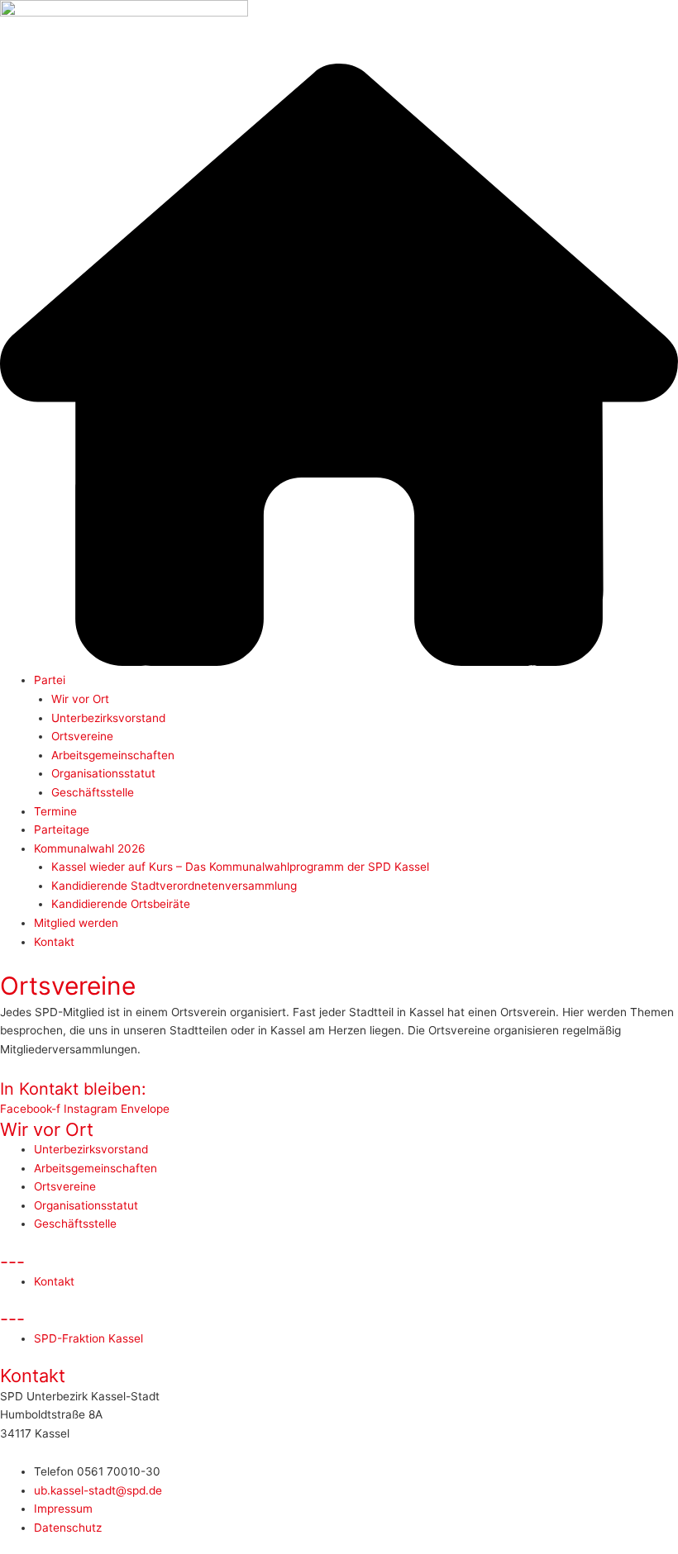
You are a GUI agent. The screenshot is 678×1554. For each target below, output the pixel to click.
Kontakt (54, 941)
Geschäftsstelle (92, 792)
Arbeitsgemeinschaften (112, 755)
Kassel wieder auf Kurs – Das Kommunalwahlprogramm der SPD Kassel (240, 866)
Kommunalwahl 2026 (90, 848)
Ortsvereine (82, 736)
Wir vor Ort (80, 699)
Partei (49, 680)
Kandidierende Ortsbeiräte (120, 903)
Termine (55, 811)
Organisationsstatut (103, 773)
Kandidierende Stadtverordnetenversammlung (174, 885)
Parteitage (61, 829)
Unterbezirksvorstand (108, 718)
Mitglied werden (76, 922)
